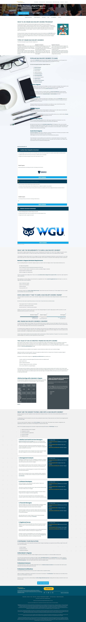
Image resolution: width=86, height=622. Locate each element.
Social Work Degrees (38, 73)
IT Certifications (50, 573)
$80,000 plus (51, 426)
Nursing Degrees (37, 69)
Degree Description (28, 17)
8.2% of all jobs (37, 422)
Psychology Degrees (38, 75)
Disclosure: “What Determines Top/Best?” (43, 596)
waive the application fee (52, 279)
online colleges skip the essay (33, 290)
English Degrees (37, 78)
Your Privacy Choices (53, 596)
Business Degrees (37, 67)
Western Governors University (27, 208)
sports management (55, 91)
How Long (43, 17)
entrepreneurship (46, 93)
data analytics (54, 93)
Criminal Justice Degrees (39, 80)
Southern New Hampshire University (29, 150)
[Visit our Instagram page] (50, 593)
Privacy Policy (24, 596)
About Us (28, 596)
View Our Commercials (65, 592)
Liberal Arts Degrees (38, 81)
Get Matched (49, 588)
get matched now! (23, 13)
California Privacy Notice (60, 596)
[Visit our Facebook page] (46, 593)
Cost (48, 17)
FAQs (31, 596)
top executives (54, 557)
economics (34, 516)
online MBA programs (45, 557)
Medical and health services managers (26, 441)
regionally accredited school (38, 356)
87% (53, 386)
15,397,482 (50, 33)
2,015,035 (37, 60)
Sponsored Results (21, 146)
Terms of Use (34, 596)
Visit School (43, 242)
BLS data (57, 440)
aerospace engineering (47, 124)
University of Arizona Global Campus (29, 181)
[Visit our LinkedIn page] (52, 593)
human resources (49, 88)
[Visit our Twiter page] (44, 593)
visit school (42, 177)
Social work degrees (34, 132)
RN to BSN (60, 98)
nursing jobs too (43, 534)
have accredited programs (27, 346)
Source (18, 404)
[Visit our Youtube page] (48, 593)
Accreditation (53, 17)
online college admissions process (42, 577)
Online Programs (37, 17)
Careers (59, 17)
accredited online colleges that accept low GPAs (47, 274)
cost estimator (21, 475)
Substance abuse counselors (47, 564)
